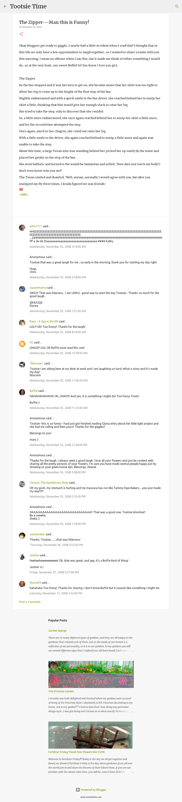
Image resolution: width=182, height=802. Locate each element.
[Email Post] (21, 191)
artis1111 (36, 226)
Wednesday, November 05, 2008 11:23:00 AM (59, 407)
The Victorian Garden (61, 691)
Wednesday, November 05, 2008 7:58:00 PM (58, 523)
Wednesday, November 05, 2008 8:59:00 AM (58, 332)
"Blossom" (37, 363)
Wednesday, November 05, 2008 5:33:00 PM (58, 496)
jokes (23, 194)
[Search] (51, 6)
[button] (21, 34)
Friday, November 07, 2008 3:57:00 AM (54, 572)
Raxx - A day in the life (44, 321)
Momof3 (35, 582)
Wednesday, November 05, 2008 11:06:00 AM (59, 380)
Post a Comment (30, 601)
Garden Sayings (57, 630)
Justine (34, 555)
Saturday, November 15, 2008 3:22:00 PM (56, 593)
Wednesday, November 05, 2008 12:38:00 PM (58, 444)
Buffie (34, 390)
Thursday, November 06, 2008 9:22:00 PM (56, 544)
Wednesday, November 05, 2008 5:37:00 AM (58, 311)
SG (31, 342)
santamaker (37, 534)
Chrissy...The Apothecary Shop (49, 482)
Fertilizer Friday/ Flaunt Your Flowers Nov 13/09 (76, 752)
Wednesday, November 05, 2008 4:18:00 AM (58, 277)
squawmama (38, 287)
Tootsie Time (28, 6)
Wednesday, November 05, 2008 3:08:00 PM (58, 472)
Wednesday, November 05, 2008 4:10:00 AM (58, 246)
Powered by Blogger (93, 789)
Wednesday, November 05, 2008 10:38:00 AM (59, 353)
